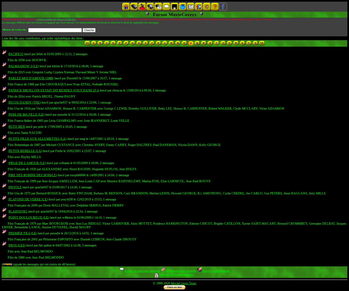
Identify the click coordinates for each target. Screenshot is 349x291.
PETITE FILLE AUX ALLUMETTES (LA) (37, 138)
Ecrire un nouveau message (142, 270)
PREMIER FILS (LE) (22, 233)
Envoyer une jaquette (216, 270)
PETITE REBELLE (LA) (25, 151)
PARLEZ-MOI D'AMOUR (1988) (31, 78)
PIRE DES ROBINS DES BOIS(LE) (32, 175)
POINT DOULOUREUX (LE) (28, 217)
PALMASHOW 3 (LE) (23, 66)
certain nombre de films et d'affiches (56, 19)
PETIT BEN (16, 126)
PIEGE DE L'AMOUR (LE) (27, 163)
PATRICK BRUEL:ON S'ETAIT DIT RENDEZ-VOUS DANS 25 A (53, 90)
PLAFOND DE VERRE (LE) (28, 199)
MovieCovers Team (183, 283)
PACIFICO (15, 54)
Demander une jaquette (181, 270)
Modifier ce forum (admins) (176, 274)
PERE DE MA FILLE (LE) (26, 114)
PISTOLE (15, 187)
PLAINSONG (17, 211)
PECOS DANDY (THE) (24, 102)
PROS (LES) (16, 245)
